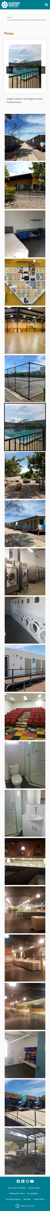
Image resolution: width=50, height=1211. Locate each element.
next (42, 70)
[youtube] (31, 1181)
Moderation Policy (17, 1193)
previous (9, 70)
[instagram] (27, 1181)
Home (9, 17)
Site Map (27, 1199)
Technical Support (13, 1199)
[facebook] (18, 1181)
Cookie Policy (39, 1199)
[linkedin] (22, 1181)
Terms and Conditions (16, 1188)
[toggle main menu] (46, 4)
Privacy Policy (34, 1188)
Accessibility (32, 1193)
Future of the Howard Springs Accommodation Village (26, 20)
